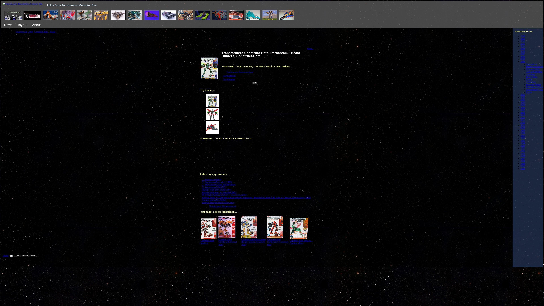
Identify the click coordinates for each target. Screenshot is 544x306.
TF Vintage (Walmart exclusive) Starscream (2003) (224, 195)
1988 (522, 161)
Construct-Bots (533, 69)
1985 (522, 166)
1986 (522, 163)
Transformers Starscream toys (239, 72)
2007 (522, 110)
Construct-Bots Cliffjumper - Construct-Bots (278, 242)
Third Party (531, 82)
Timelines (530, 74)
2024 (522, 36)
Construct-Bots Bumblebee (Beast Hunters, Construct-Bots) (253, 242)
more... (310, 48)
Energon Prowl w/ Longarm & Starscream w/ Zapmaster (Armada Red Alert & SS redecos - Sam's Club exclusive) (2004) (256, 197)
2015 (522, 59)
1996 (522, 138)
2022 (522, 41)
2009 (522, 105)
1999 (522, 130)
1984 (522, 168)
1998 (522, 133)
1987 (522, 158)
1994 (522, 143)
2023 (522, 38)
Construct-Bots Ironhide (207, 241)
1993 (522, 145)
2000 (522, 128)
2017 (522, 54)
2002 (522, 123)
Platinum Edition (533, 84)
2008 (522, 107)
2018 (522, 51)
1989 (522, 156)
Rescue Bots (531, 77)
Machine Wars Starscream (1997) (216, 190)
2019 (522, 49)
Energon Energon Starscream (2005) (218, 202)
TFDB (255, 83)
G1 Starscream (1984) (211, 179)
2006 (522, 112)
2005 (522, 115)
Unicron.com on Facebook (26, 255)
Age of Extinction (534, 72)
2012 (522, 97)
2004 (522, 117)
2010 (522, 102)
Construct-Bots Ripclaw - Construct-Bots (301, 241)
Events (529, 92)
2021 (522, 43)
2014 (522, 61)
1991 (522, 151)
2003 (522, 120)
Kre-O (529, 79)
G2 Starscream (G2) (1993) (214, 187)
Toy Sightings (229, 76)
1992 (522, 148)
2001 (522, 125)
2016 (522, 56)
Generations (531, 64)
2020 (522, 46)
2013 (522, 95)
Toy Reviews (229, 79)
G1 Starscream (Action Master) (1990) (219, 184)
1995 (522, 140)
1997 (522, 135)
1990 (522, 153)
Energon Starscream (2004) (214, 200)
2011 (522, 100)
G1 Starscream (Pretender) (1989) (217, 182)
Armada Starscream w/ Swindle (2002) (218, 192)
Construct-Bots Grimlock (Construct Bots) (227, 242)
